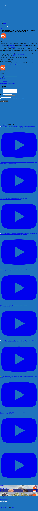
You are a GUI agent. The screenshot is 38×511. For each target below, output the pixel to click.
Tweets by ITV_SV (2, 125)
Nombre (1, 94)
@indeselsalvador (10, 45)
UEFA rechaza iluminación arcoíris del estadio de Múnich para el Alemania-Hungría (10, 64)
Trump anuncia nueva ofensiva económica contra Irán (7, 497)
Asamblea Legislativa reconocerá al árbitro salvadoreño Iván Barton (8, 76)
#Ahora (2, 45)
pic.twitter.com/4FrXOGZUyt (20, 54)
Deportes (2, 21)
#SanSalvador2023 (14, 54)
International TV (3, 5)
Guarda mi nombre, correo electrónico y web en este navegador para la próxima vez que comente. (12, 98)
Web (0, 97)
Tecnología (4, 23)
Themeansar (13, 507)
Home (2, 508)
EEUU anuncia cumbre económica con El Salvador (6, 490)
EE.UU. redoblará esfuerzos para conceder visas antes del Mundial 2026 (9, 79)
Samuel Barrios (5, 77)
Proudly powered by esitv (3, 507)
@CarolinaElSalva (24, 45)
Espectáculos (3, 22)
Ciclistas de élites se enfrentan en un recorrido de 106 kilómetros (8, 83)
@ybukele (13, 45)
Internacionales (4, 78)
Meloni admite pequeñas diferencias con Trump (6, 494)
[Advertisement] (19, 13)
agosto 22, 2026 (2, 488)
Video (2, 24)
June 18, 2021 (13, 47)
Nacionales (3, 74)
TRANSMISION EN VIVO (4, 101)
